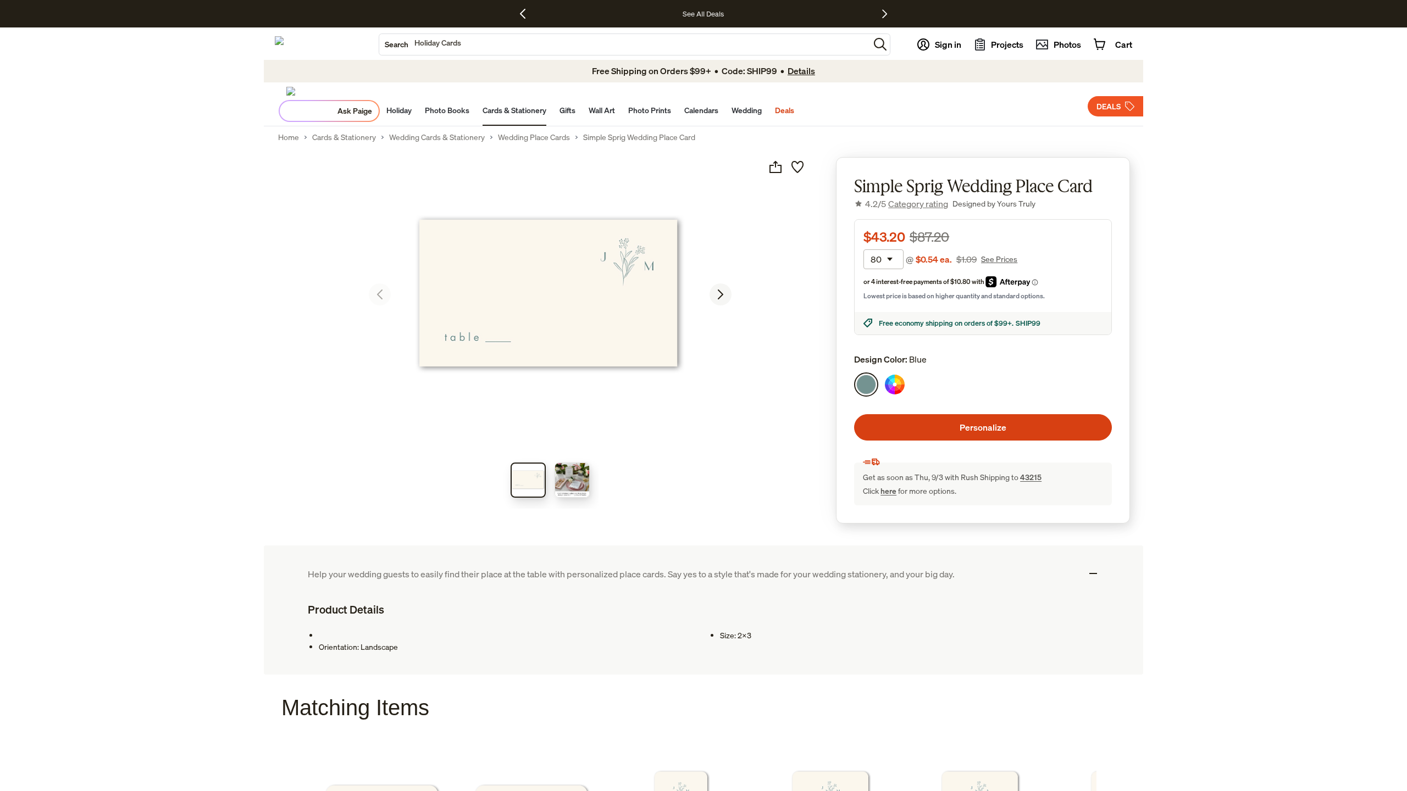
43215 (1031, 477)
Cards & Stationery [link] (344, 137)
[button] (880, 44)
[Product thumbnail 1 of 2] (528, 480)
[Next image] (721, 294)
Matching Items (355, 707)
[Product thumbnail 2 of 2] (572, 480)
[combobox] (624, 44)
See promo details (820, 14)
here (888, 491)
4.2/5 (906, 204)
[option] (866, 384)
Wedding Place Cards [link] (534, 137)
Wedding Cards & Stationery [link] (437, 137)
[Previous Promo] (527, 14)
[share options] (775, 167)
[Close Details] (1093, 573)
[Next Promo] (884, 13)
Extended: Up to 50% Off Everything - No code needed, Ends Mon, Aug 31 (673, 14)
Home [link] (288, 137)
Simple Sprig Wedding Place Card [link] (639, 137)
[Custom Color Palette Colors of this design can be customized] (895, 384)
